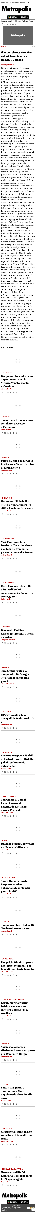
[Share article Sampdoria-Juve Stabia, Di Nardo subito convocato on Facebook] (2, 934)
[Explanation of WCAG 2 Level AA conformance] (30, 1208)
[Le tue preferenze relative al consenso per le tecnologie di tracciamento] (33, 1209)
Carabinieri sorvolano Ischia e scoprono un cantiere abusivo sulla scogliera (14, 1008)
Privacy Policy (14, 1209)
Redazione (4, 2)
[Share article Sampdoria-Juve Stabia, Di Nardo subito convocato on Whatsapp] (14, 934)
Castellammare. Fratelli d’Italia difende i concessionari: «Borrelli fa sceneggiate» (17, 591)
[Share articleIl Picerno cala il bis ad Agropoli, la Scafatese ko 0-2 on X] (5, 728)
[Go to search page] (28, 2)
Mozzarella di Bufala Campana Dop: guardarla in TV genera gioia (16, 1175)
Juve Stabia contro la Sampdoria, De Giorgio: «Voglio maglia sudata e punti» (15, 676)
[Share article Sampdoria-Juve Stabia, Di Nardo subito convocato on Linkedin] (8, 934)
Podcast (25, 21)
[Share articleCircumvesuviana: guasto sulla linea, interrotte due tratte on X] (5, 1144)
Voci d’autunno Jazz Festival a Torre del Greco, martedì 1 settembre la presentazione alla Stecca (17, 547)
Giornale (22, 2)
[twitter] (5, 24)
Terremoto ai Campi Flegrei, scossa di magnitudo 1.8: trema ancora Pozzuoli (14, 805)
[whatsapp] (13, 24)
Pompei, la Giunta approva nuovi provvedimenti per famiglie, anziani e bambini (18, 965)
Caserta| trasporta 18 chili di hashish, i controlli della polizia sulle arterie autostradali (17, 761)
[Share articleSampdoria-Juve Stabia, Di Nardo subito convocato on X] (5, 934)
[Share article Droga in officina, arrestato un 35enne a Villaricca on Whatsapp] (14, 853)
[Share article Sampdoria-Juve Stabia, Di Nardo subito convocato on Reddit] (17, 934)
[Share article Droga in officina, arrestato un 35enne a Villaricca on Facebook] (2, 853)
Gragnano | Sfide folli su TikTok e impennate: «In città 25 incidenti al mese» (17, 504)
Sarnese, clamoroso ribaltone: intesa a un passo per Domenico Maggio (18, 1050)
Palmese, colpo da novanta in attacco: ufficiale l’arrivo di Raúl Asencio (17, 464)
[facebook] (2, 24)
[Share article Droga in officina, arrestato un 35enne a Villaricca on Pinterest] (11, 853)
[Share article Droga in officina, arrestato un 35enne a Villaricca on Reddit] (17, 853)
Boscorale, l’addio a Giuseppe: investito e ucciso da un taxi (17, 633)
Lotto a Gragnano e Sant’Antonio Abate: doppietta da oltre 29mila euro (16, 1093)
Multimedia (17, 21)
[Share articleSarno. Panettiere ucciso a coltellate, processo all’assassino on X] (5, 433)
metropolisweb (6, 470)
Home (3, 21)
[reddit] (15, 24)
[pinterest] (10, 24)
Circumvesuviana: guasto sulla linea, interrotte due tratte (16, 1135)
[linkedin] (7, 24)
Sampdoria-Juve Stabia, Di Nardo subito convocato (17, 926)
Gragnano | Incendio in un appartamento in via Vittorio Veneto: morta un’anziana (17, 381)
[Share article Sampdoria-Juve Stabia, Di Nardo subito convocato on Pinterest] (11, 934)
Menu (30, 21)
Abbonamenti (14, 2)
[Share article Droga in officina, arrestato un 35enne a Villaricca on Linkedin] (8, 853)
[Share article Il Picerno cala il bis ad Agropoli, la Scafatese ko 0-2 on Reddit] (17, 728)
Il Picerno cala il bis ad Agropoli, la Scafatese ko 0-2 (17, 718)
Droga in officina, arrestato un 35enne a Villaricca (17, 845)
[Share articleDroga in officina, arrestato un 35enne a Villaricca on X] (5, 853)
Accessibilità (5, 1210)
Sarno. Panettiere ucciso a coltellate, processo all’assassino (17, 423)
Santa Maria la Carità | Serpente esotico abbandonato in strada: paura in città (15, 886)
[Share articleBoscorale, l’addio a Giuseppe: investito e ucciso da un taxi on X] (5, 643)
